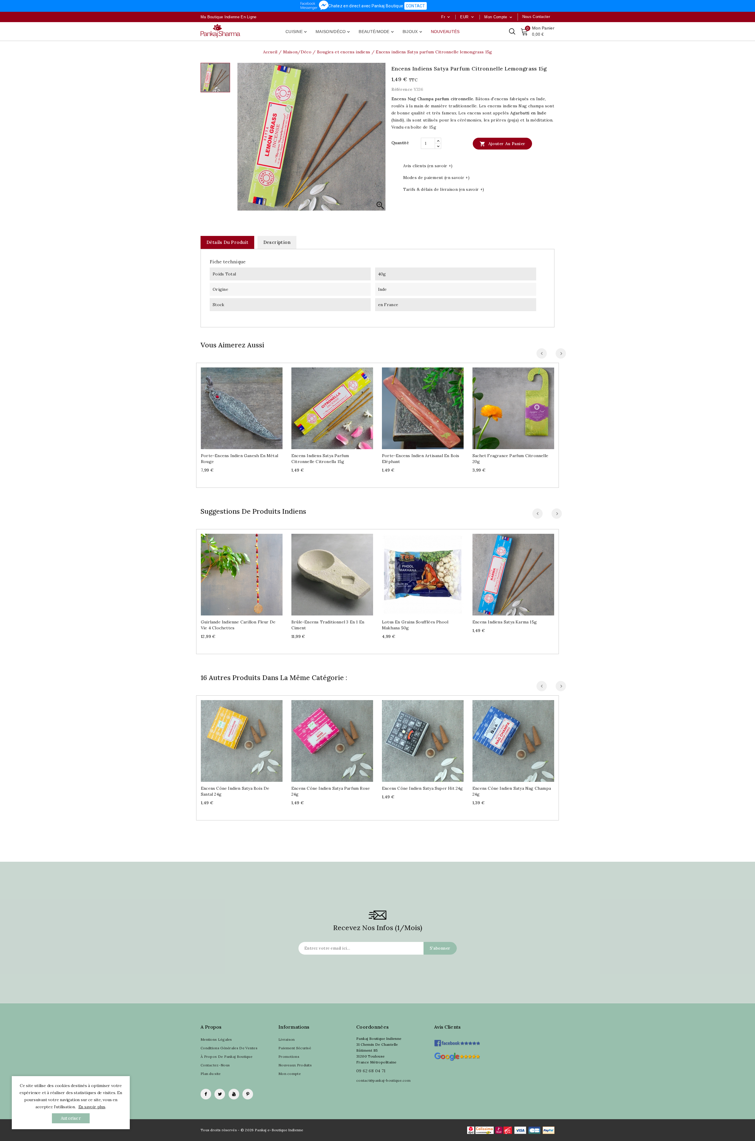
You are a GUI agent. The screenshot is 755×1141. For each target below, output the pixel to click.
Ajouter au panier (502, 144)
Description (276, 242)
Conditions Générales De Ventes (229, 1048)
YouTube (234, 1094)
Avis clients (447, 1027)
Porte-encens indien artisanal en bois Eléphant (420, 458)
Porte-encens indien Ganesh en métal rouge (239, 458)
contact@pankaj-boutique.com (383, 1080)
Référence (402, 89)
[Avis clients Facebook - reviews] (457, 1041)
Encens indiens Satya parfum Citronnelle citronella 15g (320, 458)
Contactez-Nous (215, 1065)
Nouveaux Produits (295, 1065)
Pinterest (247, 1094)
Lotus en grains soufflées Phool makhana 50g (415, 625)
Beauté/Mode (377, 32)
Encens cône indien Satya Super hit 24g (422, 788)
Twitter (219, 1094)
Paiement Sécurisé (294, 1048)
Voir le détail (247, 406)
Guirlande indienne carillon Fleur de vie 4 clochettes (238, 625)
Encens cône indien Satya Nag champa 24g (511, 791)
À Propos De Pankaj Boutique (226, 1056)
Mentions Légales (216, 1039)
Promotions (288, 1056)
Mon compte (289, 1073)
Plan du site (211, 1073)
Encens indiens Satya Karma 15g (504, 622)
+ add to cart (236, 406)
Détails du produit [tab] (227, 242)
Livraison (286, 1039)
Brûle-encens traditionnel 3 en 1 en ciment (327, 625)
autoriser (71, 1118)
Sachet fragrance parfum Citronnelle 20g (510, 458)
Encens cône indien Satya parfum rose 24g (330, 791)
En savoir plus (91, 1106)
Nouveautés (445, 31)
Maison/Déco (333, 32)
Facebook (206, 1094)
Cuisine (296, 32)
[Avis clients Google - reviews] (457, 1056)
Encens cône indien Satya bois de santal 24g (235, 791)
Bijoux (413, 32)
